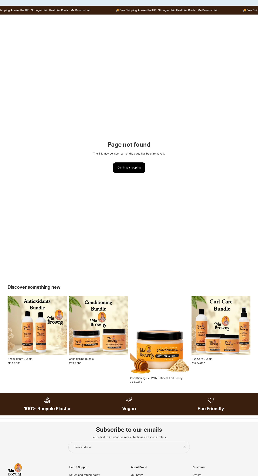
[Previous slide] (135, 335)
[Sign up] (184, 447)
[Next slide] (183, 335)
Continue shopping (129, 167)
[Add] (60, 349)
